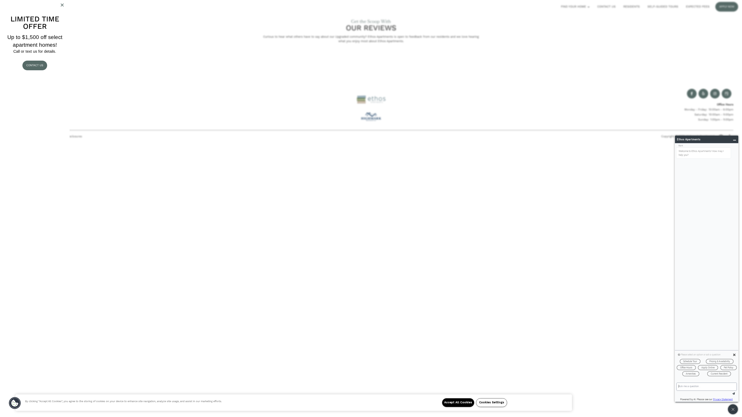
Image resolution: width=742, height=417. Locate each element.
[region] (293, 402)
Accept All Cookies (458, 402)
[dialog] (35, 208)
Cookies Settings (491, 402)
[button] (34, 65)
